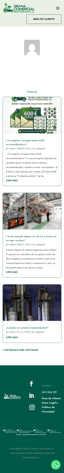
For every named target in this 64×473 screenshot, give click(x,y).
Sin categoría (38, 148)
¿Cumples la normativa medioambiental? (27, 328)
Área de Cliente (44, 19)
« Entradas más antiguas (20, 350)
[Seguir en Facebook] (31, 383)
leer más (12, 180)
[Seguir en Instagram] (32, 407)
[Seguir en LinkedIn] (31, 395)
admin (13, 148)
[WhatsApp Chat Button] (56, 465)
